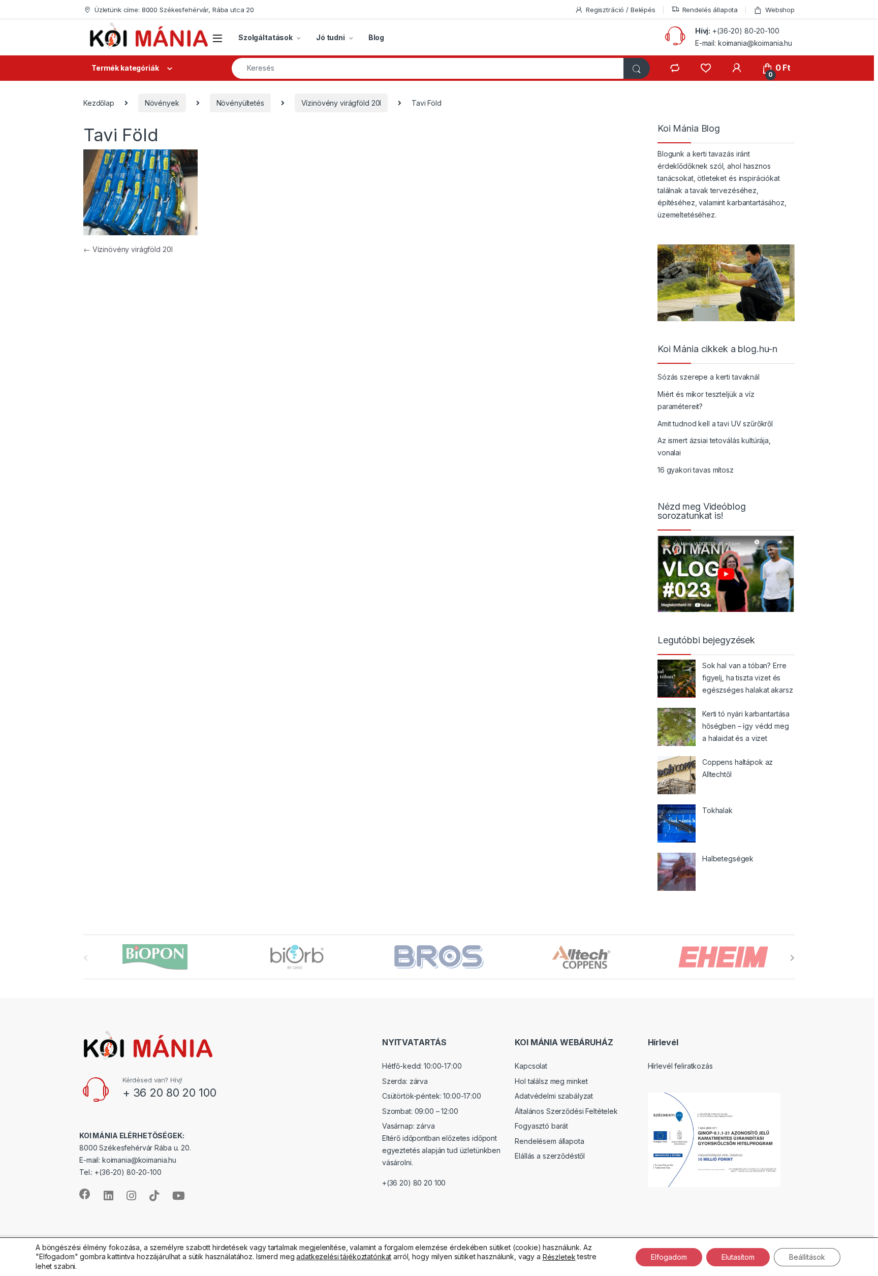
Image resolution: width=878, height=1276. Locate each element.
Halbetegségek (728, 858)
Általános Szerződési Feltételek (566, 1111)
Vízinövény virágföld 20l (341, 103)
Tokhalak (717, 810)
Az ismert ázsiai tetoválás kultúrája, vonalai (714, 446)
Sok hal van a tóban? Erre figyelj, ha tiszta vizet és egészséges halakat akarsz (747, 677)
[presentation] (792, 957)
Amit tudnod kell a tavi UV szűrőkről (715, 423)
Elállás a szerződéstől (550, 1155)
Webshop (780, 10)
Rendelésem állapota (549, 1141)
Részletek (559, 1257)
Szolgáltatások (265, 37)
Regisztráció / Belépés (620, 10)
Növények (162, 103)
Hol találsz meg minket (551, 1081)
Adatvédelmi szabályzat (554, 1096)
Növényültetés (240, 103)
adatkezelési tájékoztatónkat (343, 1256)
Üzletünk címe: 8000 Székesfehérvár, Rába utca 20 (174, 10)
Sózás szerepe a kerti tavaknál (708, 376)
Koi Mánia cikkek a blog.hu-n (717, 349)
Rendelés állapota (710, 10)
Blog (376, 37)
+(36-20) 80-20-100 (745, 30)
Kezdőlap (98, 103)
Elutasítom (738, 1256)
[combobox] (428, 68)
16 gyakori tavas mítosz (695, 469)
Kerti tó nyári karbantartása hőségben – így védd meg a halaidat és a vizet (746, 725)
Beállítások (807, 1256)
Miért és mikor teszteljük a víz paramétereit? (706, 400)
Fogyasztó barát (541, 1126)
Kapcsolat (531, 1066)
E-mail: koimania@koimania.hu (743, 43)
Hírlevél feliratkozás (680, 1066)
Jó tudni (330, 37)
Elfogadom (669, 1256)
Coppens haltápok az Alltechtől (737, 768)
